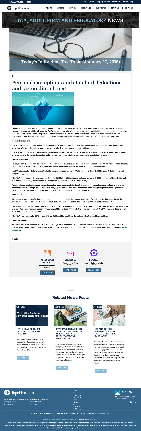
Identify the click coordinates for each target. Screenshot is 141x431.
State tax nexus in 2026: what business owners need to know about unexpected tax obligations (70, 334)
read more (23, 358)
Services (72, 8)
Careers (60, 8)
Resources (116, 2)
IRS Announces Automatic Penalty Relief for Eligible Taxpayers (106, 332)
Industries (86, 8)
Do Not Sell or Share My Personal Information (60, 420)
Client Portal (89, 2)
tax (61, 128)
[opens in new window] (131, 402)
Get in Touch (70, 270)
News (74, 404)
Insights (126, 8)
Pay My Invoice (103, 2)
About (49, 8)
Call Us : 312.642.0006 (21, 2)
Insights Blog (127, 2)
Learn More (47, 273)
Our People (101, 8)
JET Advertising (102, 413)
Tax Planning (77, 409)
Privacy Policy (91, 420)
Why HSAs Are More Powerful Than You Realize (29, 331)
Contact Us (113, 8)
